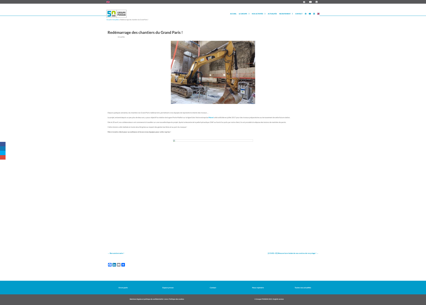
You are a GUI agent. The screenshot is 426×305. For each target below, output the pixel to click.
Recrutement (285, 14)
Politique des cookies (176, 299)
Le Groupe (243, 14)
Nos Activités (257, 14)
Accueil (233, 14)
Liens (166, 299)
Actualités (272, 14)
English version (278, 299)
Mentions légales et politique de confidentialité (146, 299)
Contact (298, 14)
